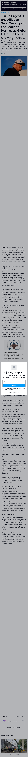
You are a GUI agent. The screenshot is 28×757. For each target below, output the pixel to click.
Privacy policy (10, 389)
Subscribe (14, 385)
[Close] (26, 363)
